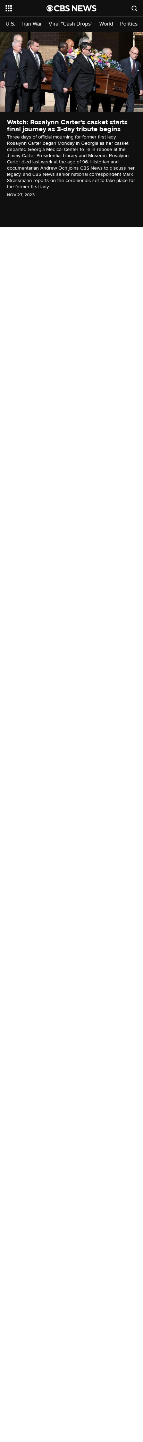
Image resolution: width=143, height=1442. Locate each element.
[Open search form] (134, 8)
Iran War (32, 24)
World (106, 24)
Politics (128, 24)
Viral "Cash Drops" (70, 24)
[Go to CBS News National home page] (71, 8)
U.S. (10, 24)
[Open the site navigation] (26, 8)
